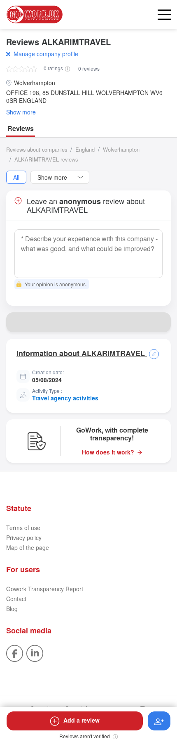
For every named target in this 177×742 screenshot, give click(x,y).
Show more (21, 112)
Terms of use (23, 527)
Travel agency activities (65, 398)
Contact (16, 599)
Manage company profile (46, 54)
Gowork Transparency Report (44, 589)
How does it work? (108, 452)
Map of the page (27, 547)
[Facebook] (14, 652)
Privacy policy (24, 537)
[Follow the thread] (159, 720)
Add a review (81, 720)
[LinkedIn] (34, 652)
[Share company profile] (161, 322)
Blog (12, 608)
